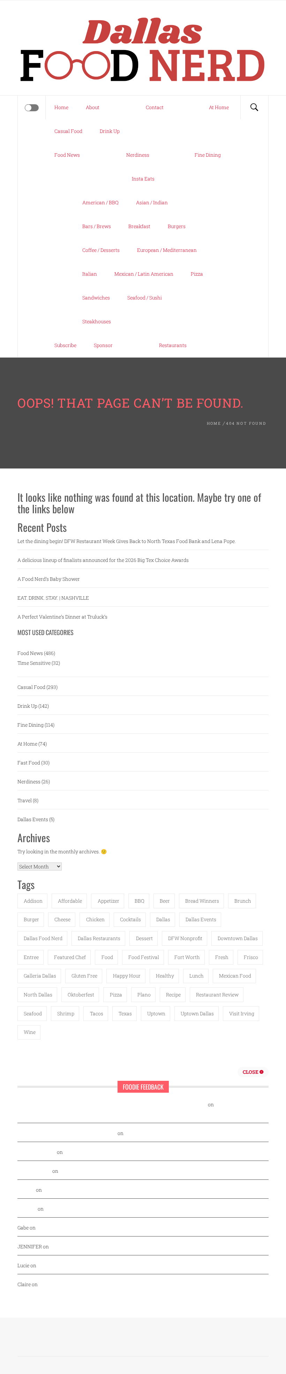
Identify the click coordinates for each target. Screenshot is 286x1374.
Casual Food (68, 131)
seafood (33, 1013)
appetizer (108, 900)
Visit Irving (241, 1013)
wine (30, 1032)
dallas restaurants (99, 938)
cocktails (130, 919)
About (92, 107)
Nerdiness (137, 155)
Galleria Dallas (40, 975)
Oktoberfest (81, 994)
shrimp (65, 1013)
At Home (219, 107)
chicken (95, 919)
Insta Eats (143, 178)
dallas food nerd (43, 938)
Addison (33, 900)
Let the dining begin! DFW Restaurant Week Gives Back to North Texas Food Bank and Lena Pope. (126, 541)
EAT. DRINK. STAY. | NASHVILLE (53, 597)
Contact (155, 107)
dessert (144, 938)
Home (61, 107)
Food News (67, 155)
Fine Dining (208, 155)
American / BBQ (100, 202)
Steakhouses (96, 321)
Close (251, 1072)
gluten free (84, 975)
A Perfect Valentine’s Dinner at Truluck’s (62, 616)
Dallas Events (32, 819)
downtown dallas (238, 938)
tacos (96, 1013)
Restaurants (173, 345)
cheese (62, 919)
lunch (196, 975)
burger (31, 919)
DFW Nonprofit (185, 938)
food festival (143, 957)
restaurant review (217, 994)
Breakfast (139, 226)
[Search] (254, 107)
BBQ (139, 900)
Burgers (177, 226)
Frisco (251, 957)
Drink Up (110, 131)
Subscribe (65, 345)
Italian (89, 273)
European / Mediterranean (167, 250)
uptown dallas (197, 1013)
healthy (165, 975)
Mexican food (235, 975)
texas (125, 1013)
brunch (242, 900)
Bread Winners (202, 900)
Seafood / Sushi (144, 297)
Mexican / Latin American (143, 273)
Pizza (197, 273)
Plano (144, 994)
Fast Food (28, 762)
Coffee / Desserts (101, 250)
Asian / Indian (152, 202)
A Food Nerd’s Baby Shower (48, 579)
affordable (70, 900)
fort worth (187, 957)
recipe (173, 994)
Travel (24, 800)
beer (165, 900)
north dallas (38, 994)
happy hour (127, 975)
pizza (116, 994)
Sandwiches (96, 297)
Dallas (163, 919)
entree (31, 957)
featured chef (70, 957)
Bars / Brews (96, 226)
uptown (156, 1013)
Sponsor (103, 345)
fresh (221, 957)
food (107, 957)
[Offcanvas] (32, 107)
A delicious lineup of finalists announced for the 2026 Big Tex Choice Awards (103, 560)
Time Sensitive (34, 663)
